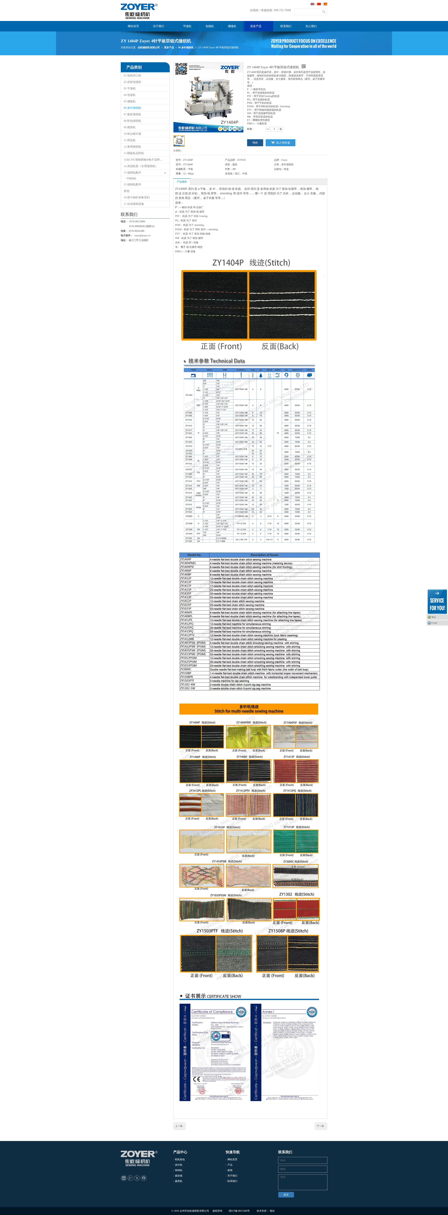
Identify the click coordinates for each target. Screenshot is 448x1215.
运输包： (279, 169)
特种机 (178, 1170)
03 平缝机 (130, 88)
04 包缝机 (130, 94)
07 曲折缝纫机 (132, 114)
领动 (272, 1211)
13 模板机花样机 (134, 153)
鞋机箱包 (180, 1159)
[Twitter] (137, 1178)
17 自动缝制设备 (134, 203)
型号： (179, 160)
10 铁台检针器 (132, 133)
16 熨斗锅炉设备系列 (137, 197)
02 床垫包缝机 (132, 81)
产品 (229, 1165)
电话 (434, 617)
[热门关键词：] (324, 12)
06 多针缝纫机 (132, 107)
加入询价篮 (283, 142)
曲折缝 (178, 1175)
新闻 (229, 1170)
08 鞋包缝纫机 (132, 120)
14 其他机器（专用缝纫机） (141, 166)
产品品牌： (231, 160)
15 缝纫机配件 (132, 172)
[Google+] (130, 1178)
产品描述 (182, 181)
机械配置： (182, 169)
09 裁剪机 (130, 127)
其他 (126, 190)
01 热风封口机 (132, 75)
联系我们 (232, 1181)
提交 (286, 1194)
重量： (179, 173)
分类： (277, 164)
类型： (228, 164)
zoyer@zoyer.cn (141, 235)
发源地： (230, 173)
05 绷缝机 (130, 101)
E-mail (434, 623)
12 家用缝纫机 (132, 146)
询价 (255, 142)
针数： (228, 169)
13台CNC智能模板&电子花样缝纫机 (146, 159)
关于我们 (232, 1175)
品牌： (277, 160)
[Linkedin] (124, 1178)
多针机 (178, 1165)
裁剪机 (178, 1181)
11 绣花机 (130, 140)
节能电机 (131, 178)
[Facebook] (143, 1178)
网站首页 (232, 1159)
